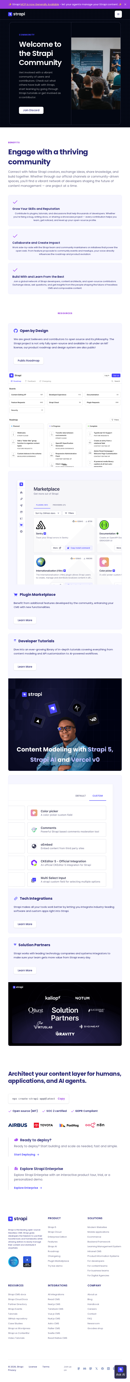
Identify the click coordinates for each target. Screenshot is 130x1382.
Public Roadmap (28, 360)
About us (92, 1294)
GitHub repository (17, 1318)
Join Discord (31, 110)
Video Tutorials (16, 1338)
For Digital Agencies (98, 1275)
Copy (61, 1098)
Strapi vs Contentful (18, 1333)
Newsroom (94, 1323)
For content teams (97, 1266)
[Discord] (84, 1368)
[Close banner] (125, 4)
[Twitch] (90, 1368)
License (33, 1366)
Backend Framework (99, 1241)
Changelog (54, 1256)
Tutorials (12, 1314)
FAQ (90, 1318)
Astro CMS (53, 1323)
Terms (45, 1366)
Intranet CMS (94, 1251)
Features (53, 1241)
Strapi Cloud (54, 1232)
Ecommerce (94, 1237)
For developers (96, 1261)
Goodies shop (95, 1328)
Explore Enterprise (26, 1188)
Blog (90, 1299)
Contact (92, 1314)
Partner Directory (17, 1304)
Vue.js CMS (54, 1314)
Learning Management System (104, 1246)
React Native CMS (57, 1338)
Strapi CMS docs (17, 1294)
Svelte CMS (54, 1333)
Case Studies (15, 1323)
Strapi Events (15, 1309)
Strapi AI (52, 1246)
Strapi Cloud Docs (18, 1299)
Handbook (93, 1304)
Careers (92, 1309)
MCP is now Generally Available (39, 4)
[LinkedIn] (108, 1368)
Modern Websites (97, 1227)
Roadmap (53, 1251)
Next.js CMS (54, 1304)
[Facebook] (102, 1368)
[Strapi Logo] (17, 1219)
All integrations (56, 1294)
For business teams (98, 1270)
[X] (96, 1368)
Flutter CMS (54, 1328)
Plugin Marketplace (58, 1261)
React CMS (54, 1299)
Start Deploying (24, 1154)
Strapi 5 (52, 1227)
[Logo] (16, 14)
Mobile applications (98, 1232)
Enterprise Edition (57, 1237)
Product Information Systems (103, 1256)
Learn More (25, 620)
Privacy (12, 1370)
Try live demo (55, 1266)
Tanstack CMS (55, 1309)
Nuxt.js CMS (54, 1318)
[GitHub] (78, 1368)
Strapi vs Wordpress (19, 1328)
